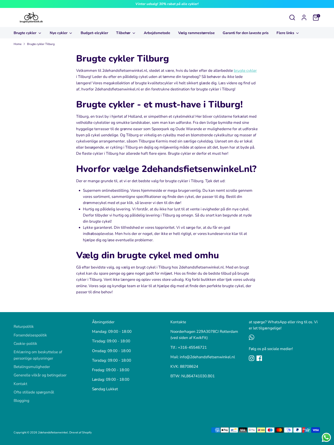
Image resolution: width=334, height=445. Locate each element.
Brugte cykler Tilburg (41, 44)
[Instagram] (251, 358)
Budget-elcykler (94, 32)
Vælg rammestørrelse (196, 32)
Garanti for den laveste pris (246, 32)
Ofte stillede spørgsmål (34, 392)
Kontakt (20, 383)
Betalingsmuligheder (32, 366)
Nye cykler (59, 32)
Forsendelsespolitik (30, 335)
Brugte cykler (25, 32)
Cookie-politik (25, 343)
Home (18, 44)
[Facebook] (259, 358)
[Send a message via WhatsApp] (326, 437)
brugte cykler (245, 70)
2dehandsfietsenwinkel (53, 432)
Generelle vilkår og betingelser (40, 375)
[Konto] (304, 17)
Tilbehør (123, 32)
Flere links (286, 32)
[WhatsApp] (251, 337)
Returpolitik (24, 326)
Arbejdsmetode (157, 32)
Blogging (21, 400)
